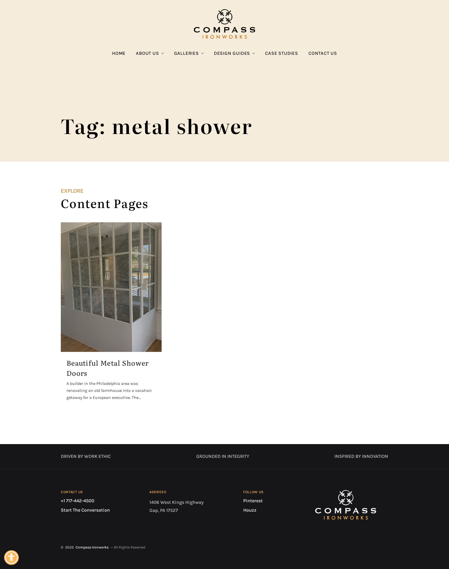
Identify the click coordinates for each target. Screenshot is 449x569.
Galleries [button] (186, 53)
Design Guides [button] (232, 53)
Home (119, 53)
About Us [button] (147, 53)
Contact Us (322, 53)
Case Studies (281, 53)
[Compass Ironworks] (224, 24)
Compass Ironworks (92, 547)
